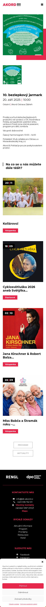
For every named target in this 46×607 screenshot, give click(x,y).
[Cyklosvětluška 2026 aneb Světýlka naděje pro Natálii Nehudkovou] (23, 261)
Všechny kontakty (25, 505)
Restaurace (23, 535)
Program (23, 445)
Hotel (23, 538)
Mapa (24, 511)
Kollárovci (10, 223)
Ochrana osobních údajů (28, 604)
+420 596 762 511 (24, 502)
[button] (42, 561)
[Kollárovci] (23, 198)
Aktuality (23, 453)
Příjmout (23, 586)
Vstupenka (10, 230)
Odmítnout (23, 592)
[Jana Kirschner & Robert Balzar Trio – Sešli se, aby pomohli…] (23, 328)
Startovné (10, 297)
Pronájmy (23, 532)
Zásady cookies (14, 604)
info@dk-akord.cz (24, 499)
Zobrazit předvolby (23, 599)
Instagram (25, 558)
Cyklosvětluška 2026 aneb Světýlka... (19, 288)
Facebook (24, 555)
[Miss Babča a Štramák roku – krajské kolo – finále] (23, 395)
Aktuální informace (23, 526)
